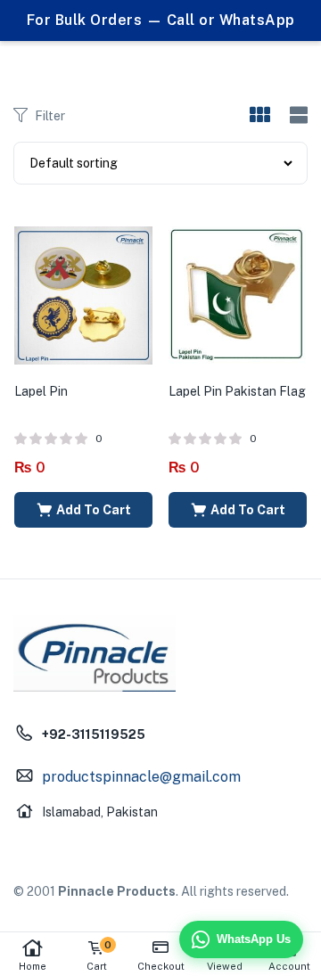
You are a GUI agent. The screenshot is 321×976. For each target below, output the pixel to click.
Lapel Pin (41, 391)
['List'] (296, 115)
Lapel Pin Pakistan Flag (237, 391)
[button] (83, 510)
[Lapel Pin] (83, 294)
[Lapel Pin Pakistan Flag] (238, 294)
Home (32, 966)
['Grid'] (259, 116)
